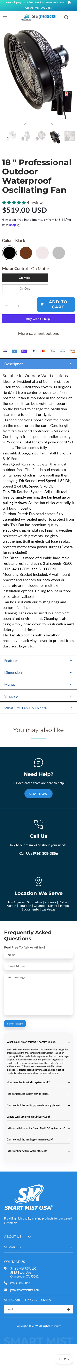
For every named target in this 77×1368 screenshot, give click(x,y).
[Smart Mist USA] (38, 17)
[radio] (9, 252)
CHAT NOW (38, 794)
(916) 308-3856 (20, 1283)
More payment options (38, 333)
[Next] (50, 125)
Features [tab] (11, 660)
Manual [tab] (10, 684)
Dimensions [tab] (13, 672)
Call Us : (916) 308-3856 (38, 853)
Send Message (15, 1023)
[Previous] (27, 125)
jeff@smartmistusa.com (25, 1290)
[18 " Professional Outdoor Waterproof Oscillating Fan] (38, 72)
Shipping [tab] (11, 696)
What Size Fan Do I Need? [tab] (25, 708)
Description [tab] (13, 364)
